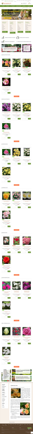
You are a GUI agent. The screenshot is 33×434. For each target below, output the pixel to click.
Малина (11, 29)
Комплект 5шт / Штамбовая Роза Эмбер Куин (6, 201)
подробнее (17, 372)
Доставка (20, 0)
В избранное (3, 102)
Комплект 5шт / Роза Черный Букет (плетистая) (27, 69)
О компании (15, 0)
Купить (9, 74)
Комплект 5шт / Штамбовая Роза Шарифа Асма (6, 221)
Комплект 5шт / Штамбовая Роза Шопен (26, 201)
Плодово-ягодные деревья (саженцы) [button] (18, 6)
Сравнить (9, 102)
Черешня (11, 27)
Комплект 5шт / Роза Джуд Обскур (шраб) (6, 246)
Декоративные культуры (20, 22)
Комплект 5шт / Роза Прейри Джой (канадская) (27, 247)
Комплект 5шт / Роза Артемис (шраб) (16, 112)
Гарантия (23, 0)
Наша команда (6, 424)
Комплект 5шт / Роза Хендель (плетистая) (6, 87)
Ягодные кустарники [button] (24, 6)
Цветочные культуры (4, 22)
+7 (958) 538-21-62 (14, 429)
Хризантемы (3, 28)
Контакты (30, 424)
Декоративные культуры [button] (13, 6)
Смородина (11, 28)
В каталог (16, 96)
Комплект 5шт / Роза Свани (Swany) (6, 311)
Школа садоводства (29, 432)
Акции (21, 0)
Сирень (18, 26)
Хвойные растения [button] (29, 6)
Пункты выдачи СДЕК (29, 0)
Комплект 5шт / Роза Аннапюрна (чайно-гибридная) (6, 357)
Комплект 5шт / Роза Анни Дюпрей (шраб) (26, 113)
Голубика (26, 28)
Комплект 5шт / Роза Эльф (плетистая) (16, 69)
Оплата (17, 0)
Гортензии (3, 26)
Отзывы (27, 424)
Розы (2, 24)
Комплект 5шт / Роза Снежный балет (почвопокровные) (16, 291)
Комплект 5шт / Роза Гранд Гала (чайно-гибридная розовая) (26, 338)
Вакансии (18, 424)
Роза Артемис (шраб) (27, 157)
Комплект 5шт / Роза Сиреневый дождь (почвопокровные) (27, 291)
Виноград (26, 24)
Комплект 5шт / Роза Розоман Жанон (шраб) (6, 68)
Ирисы (3, 27)
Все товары (12, 32)
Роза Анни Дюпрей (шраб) (6, 176)
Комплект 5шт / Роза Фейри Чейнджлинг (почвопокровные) (6, 292)
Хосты (18, 25)
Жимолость (11, 30)
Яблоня (11, 25)
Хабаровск (3, 0)
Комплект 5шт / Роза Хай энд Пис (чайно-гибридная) (6, 336)
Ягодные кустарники (27, 22)
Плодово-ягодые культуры (11, 23)
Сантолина (19, 27)
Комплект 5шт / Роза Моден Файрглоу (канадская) (6, 266)
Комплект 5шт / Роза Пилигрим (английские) (16, 158)
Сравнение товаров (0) (25, 7)
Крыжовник (26, 29)
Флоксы (3, 29)
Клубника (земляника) (28, 25)
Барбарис (19, 29)
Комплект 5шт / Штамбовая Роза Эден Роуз (16, 202)
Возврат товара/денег (21, 424)
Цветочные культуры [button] (7, 6)
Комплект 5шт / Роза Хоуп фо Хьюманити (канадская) (16, 247)
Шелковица (19, 28)
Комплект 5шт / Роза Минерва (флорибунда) (6, 112)
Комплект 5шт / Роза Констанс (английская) (6, 132)
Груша (10, 26)
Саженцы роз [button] (3, 6)
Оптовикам (26, 0)
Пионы (3, 25)
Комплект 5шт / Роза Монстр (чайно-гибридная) (16, 336)
